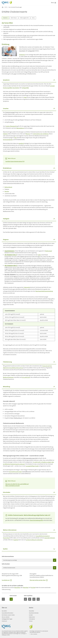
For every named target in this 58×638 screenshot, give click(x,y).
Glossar (30, 621)
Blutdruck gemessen (8, 377)
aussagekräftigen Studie (32, 466)
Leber (39, 255)
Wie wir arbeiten (5, 617)
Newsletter (17, 587)
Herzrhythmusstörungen (15, 471)
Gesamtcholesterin (9, 251)
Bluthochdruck (8, 187)
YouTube (33, 587)
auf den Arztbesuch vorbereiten (34, 540)
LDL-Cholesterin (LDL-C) (11, 255)
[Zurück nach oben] (54, 605)
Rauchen (7, 191)
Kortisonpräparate (8, 139)
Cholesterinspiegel (10, 112)
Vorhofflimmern (27, 471)
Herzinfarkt (22, 51)
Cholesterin (22, 54)
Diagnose (5, 224)
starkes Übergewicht (11, 126)
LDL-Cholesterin (17, 60)
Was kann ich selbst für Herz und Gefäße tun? (17, 484)
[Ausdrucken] (11, 599)
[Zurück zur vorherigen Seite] (3, 599)
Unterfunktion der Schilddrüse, (41, 134)
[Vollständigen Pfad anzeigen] (6, 7)
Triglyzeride (27, 287)
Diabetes (5, 134)
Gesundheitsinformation (7, 613)
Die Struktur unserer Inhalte (8, 615)
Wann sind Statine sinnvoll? (12, 485)
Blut (15, 137)
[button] (25, 599)
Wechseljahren (20, 128)
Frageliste (15, 540)
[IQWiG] (6, 627)
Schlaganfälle (25, 88)
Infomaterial (32, 619)
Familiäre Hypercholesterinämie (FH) (14, 161)
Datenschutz (32, 617)
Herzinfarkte (15, 88)
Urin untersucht (26, 377)
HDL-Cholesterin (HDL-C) (11, 265)
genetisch (21, 143)
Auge (25, 97)
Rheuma (28, 134)
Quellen (5, 549)
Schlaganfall (31, 51)
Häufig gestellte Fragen (7, 619)
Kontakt (31, 615)
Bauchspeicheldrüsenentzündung (44, 291)
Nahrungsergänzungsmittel (30, 458)
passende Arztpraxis (49, 538)
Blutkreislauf (48, 251)
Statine (11, 428)
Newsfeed (25, 587)
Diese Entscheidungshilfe (36, 520)
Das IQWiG (4, 611)
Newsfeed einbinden (34, 613)
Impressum (4, 621)
